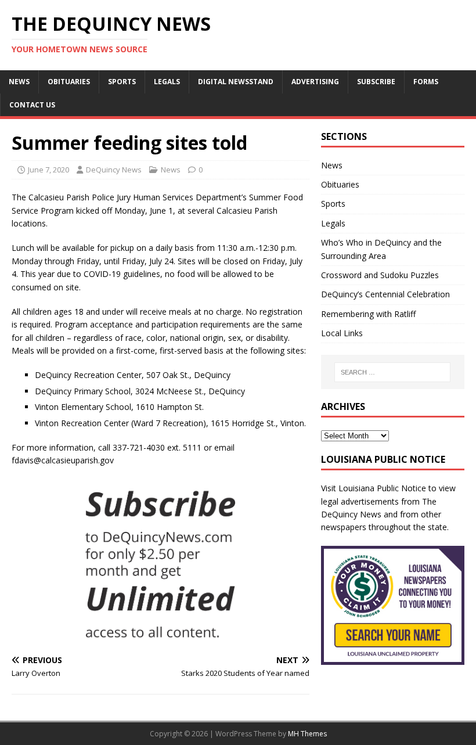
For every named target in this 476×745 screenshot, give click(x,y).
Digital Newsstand (235, 82)
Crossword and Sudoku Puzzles (380, 274)
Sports (122, 82)
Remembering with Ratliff (368, 313)
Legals (167, 82)
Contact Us (32, 105)
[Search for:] (392, 372)
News (19, 82)
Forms (425, 82)
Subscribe (376, 82)
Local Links (342, 333)
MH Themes (307, 734)
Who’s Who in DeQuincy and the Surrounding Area (381, 249)
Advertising (315, 82)
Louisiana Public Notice (382, 488)
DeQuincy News (114, 169)
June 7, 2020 (48, 169)
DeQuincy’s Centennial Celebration (385, 294)
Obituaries (69, 82)
